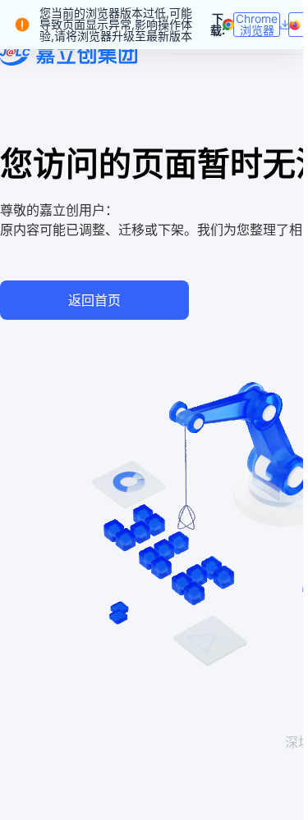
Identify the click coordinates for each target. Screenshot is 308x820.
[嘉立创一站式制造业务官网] (68, 54)
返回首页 (94, 300)
